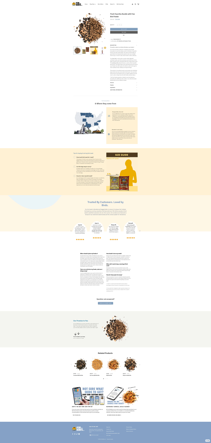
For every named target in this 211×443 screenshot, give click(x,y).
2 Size (95, 373)
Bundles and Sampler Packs (125, 41)
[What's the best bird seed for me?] (88, 396)
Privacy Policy (129, 427)
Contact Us (108, 429)
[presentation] (71, 364)
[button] (105, 29)
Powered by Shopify (110, 439)
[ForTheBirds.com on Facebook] (72, 434)
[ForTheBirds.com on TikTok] (77, 434)
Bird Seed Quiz (120, 4)
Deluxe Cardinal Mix (127, 375)
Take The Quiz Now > (77, 415)
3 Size (78, 373)
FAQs (107, 4)
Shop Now (92, 4)
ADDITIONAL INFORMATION (116, 89)
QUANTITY (112, 24)
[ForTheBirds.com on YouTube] (79, 434)
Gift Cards (108, 435)
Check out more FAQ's (105, 303)
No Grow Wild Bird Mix (94, 375)
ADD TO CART (124, 29)
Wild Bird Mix (109, 375)
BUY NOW (124, 32)
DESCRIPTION (113, 45)
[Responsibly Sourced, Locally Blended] (122, 396)
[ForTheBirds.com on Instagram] (74, 434)
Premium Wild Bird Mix (78, 375)
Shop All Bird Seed (110, 431)
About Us (112, 4)
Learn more (113, 412)
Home (86, 4)
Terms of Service (129, 431)
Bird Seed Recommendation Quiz (113, 433)
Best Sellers (100, 4)
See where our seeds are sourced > (114, 415)
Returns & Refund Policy (131, 429)
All (117, 41)
